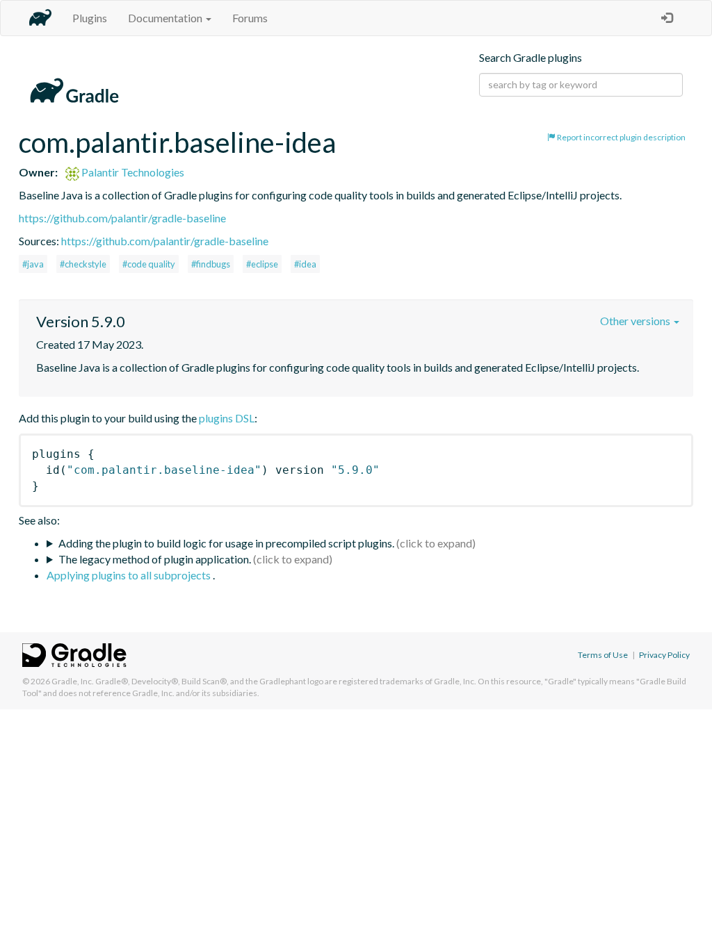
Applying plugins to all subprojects (130, 574)
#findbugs (210, 264)
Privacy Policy (664, 655)
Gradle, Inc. (72, 681)
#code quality (148, 264)
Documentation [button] (166, 17)
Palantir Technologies (131, 172)
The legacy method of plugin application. (154, 559)
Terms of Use (603, 655)
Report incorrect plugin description (621, 137)
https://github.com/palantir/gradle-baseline (122, 217)
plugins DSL (226, 417)
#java (33, 264)
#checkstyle (83, 264)
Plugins (89, 17)
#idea (305, 264)
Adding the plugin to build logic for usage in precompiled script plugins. (226, 543)
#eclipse (262, 264)
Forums (250, 17)
